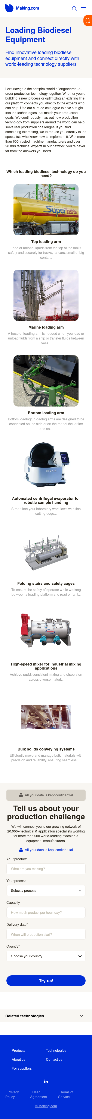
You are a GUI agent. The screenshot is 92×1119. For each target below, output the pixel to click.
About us (18, 1059)
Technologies (56, 1050)
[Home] (22, 8)
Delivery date (17, 924)
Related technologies (24, 1016)
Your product (16, 859)
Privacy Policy (12, 1094)
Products (18, 1050)
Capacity (13, 902)
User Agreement (38, 1094)
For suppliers (22, 1068)
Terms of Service (65, 1094)
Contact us (54, 1059)
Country (13, 946)
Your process (16, 880)
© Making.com (46, 1105)
